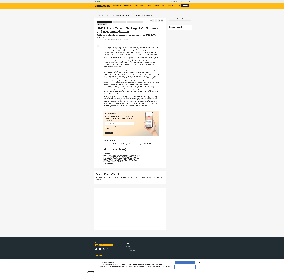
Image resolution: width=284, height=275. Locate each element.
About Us (128, 246)
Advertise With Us (130, 255)
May (114, 15)
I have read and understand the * (118, 128)
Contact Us (128, 257)
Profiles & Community (159, 5)
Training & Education (139, 5)
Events (149, 5)
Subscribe (109, 133)
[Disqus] (130, 208)
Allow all (185, 262)
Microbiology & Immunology (105, 21)
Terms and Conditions (131, 250)
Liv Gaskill (100, 39)
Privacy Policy (129, 253)
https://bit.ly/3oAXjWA (145, 144)
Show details (103, 272)
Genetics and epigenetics (119, 21)
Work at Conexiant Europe (132, 248)
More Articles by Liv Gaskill (111, 163)
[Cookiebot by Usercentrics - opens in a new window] (90, 272)
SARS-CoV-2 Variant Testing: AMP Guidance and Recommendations (137, 15)
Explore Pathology (116, 5)
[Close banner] (199, 262)
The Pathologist (98, 15)
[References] (98, 46)
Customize (184, 267)
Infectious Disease (102, 24)
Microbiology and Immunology (134, 21)
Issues (106, 15)
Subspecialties (127, 5)
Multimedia (170, 5)
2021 (111, 15)
